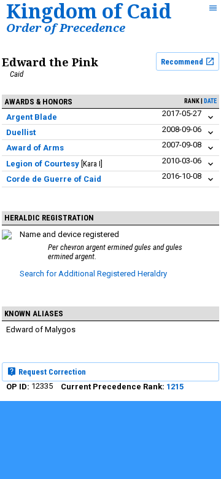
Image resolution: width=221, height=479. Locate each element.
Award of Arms (35, 147)
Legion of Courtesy (42, 163)
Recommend (183, 61)
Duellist (21, 132)
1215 (175, 386)
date (210, 101)
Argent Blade (31, 117)
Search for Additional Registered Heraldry (93, 273)
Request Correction (51, 371)
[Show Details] (210, 117)
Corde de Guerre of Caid (53, 179)
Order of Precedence (65, 27)
